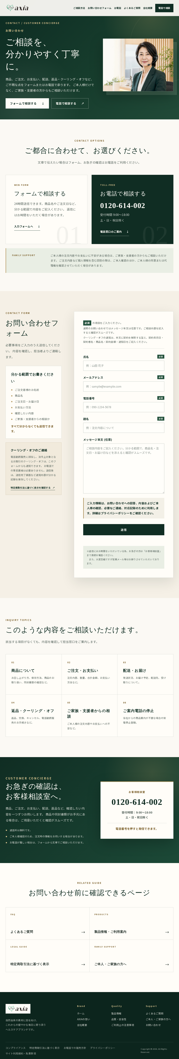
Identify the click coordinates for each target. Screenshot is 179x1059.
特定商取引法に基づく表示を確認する (33, 487)
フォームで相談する (27, 103)
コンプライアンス (16, 1048)
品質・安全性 (119, 1019)
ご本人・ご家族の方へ (158, 1019)
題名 (86, 419)
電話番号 (89, 398)
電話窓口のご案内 (114, 231)
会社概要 (148, 8)
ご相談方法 (79, 8)
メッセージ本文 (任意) (97, 439)
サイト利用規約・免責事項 (21, 1053)
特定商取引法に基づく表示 (44, 1048)
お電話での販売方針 (75, 1048)
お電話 (117, 8)
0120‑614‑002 (122, 205)
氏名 (86, 357)
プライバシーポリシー (115, 513)
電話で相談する (70, 103)
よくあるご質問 (132, 8)
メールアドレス (93, 377)
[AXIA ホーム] (18, 8)
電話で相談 (164, 8)
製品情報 (116, 1013)
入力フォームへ (27, 226)
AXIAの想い (83, 1019)
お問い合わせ (153, 1025)
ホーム (81, 1013)
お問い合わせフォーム (100, 8)
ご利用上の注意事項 (122, 1025)
